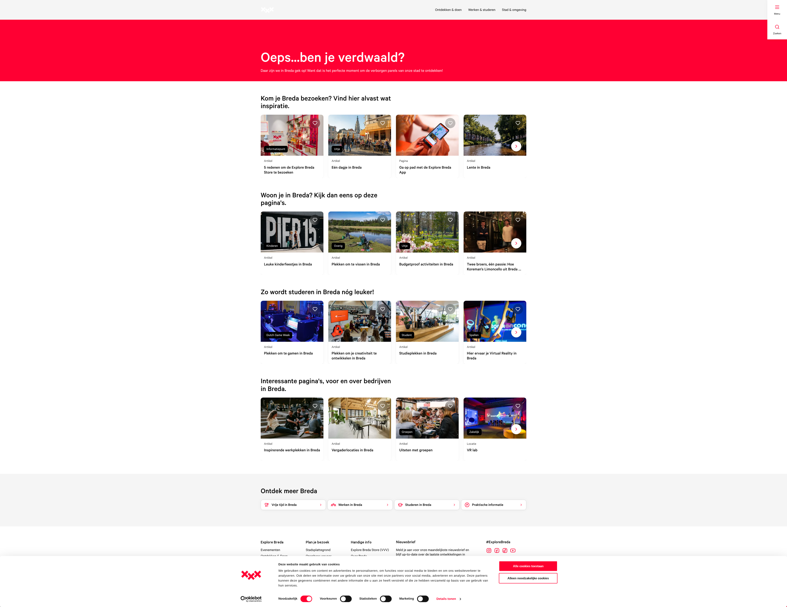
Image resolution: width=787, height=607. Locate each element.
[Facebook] (497, 550)
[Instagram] (489, 550)
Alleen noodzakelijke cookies (528, 578)
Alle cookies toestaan (528, 566)
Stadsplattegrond (318, 550)
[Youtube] (513, 550)
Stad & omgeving (514, 10)
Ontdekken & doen (448, 10)
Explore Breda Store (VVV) (370, 550)
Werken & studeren (482, 10)
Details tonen (446, 599)
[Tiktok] (505, 550)
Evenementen (270, 550)
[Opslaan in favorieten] (315, 123)
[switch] (346, 599)
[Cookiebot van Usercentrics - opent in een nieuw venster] (251, 599)
